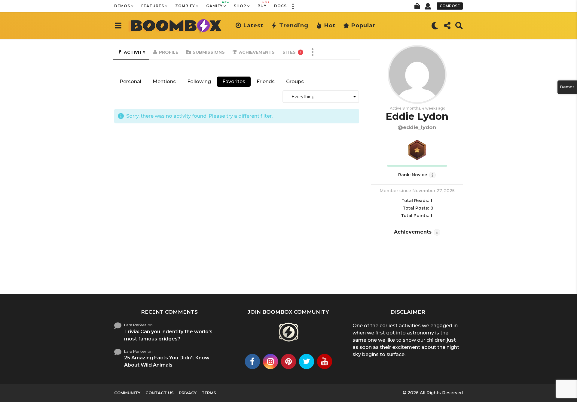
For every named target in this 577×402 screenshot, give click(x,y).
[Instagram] (270, 361)
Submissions (209, 52)
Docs (280, 6)
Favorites (233, 81)
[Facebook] (252, 361)
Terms (209, 392)
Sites (291, 52)
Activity (134, 52)
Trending (293, 25)
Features (152, 6)
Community (127, 392)
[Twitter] (306, 361)
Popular (363, 25)
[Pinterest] (288, 361)
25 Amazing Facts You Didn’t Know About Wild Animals (166, 361)
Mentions (164, 81)
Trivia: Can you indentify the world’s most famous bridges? (168, 335)
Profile (168, 52)
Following (199, 81)
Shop (240, 6)
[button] (293, 6)
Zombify (185, 6)
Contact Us (159, 392)
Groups (295, 81)
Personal (130, 81)
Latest (253, 25)
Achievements (257, 52)
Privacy (188, 392)
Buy (262, 4)
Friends (266, 81)
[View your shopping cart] (417, 6)
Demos (122, 6)
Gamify (216, 4)
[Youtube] (324, 361)
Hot (329, 25)
